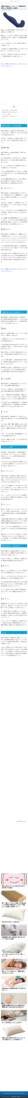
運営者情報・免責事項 (15, 1096)
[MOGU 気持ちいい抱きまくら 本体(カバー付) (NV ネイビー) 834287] (14, 20)
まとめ (3, 118)
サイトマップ (23, 1096)
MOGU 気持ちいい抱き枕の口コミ (10, 116)
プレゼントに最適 (6, 114)
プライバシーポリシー (6, 1096)
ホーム (2, 3)
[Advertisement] (14, 86)
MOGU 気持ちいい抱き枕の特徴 (9, 110)
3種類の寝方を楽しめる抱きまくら (10, 112)
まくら (7, 3)
